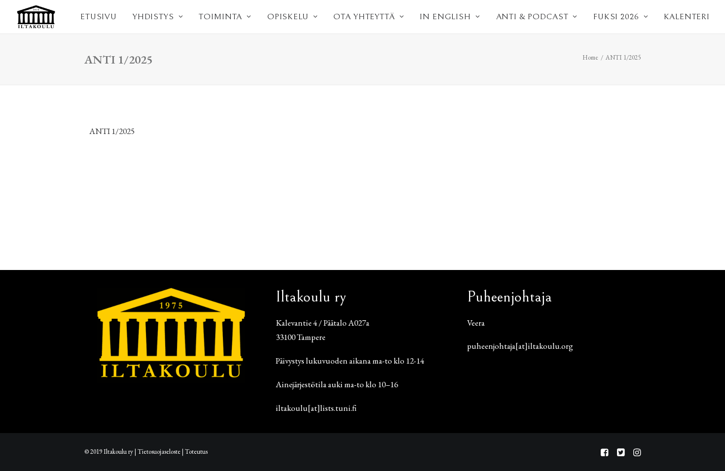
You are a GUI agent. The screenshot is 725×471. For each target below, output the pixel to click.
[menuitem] (98, 17)
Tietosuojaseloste (159, 451)
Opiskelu (288, 17)
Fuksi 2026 (616, 17)
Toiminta (220, 17)
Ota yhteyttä (364, 17)
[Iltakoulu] (36, 16)
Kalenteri (687, 17)
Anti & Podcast (532, 17)
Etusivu (98, 17)
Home (590, 57)
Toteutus (196, 451)
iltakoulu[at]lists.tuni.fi (316, 408)
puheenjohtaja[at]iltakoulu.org (520, 345)
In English (445, 17)
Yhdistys (153, 17)
